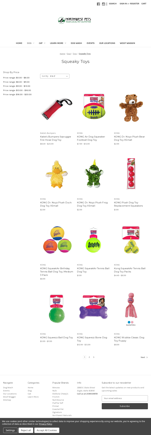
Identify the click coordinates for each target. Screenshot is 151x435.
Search (112, 3)
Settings (10, 430)
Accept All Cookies (47, 430)
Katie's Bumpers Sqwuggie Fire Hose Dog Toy (55, 138)
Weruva (56, 387)
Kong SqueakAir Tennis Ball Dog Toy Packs (130, 270)
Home (19, 43)
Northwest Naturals (62, 415)
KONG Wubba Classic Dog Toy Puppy (129, 339)
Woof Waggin (127, 43)
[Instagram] (103, 4)
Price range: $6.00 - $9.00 (16, 82)
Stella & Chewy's (60, 394)
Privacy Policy (45, 424)
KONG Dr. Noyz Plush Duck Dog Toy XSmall (56, 204)
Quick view (57, 108)
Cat (40, 43)
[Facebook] (98, 4)
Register (134, 3)
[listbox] (59, 76)
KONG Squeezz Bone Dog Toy (92, 339)
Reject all (26, 430)
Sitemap (7, 400)
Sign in (123, 3)
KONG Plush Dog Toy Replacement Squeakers (128, 204)
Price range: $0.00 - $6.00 (16, 77)
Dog (29, 43)
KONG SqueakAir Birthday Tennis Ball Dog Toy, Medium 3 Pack (56, 271)
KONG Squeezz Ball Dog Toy (56, 337)
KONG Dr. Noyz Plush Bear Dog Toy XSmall (129, 138)
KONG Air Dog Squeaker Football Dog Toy (91, 138)
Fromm (55, 397)
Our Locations (107, 43)
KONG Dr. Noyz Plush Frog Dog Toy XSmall (92, 204)
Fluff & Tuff (57, 403)
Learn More (56, 43)
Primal (55, 406)
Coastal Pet (58, 409)
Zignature (57, 412)
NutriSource (58, 400)
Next (143, 357)
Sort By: (45, 76)
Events (91, 43)
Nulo (54, 390)
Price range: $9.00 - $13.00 (16, 86)
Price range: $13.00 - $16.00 (17, 90)
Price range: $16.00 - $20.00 (17, 94)
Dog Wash (76, 43)
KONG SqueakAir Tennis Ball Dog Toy (93, 270)
